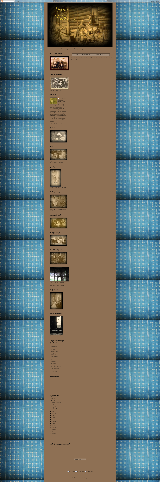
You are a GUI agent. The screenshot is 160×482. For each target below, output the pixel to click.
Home (91, 57)
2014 (53, 425)
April (54, 407)
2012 (53, 430)
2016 (53, 421)
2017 (53, 419)
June (54, 400)
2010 (53, 434)
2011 (53, 432)
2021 (53, 411)
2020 (53, 413)
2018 (53, 417)
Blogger (86, 478)
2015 (53, 423)
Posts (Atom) (79, 60)
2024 (53, 399)
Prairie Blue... (63, 98)
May (54, 405)
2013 (53, 427)
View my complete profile (56, 123)
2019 (53, 415)
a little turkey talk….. (57, 402)
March (54, 409)
